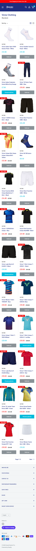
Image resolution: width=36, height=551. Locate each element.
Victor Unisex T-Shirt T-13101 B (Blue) (8, 336)
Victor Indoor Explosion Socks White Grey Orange (9, 83)
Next (31, 459)
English (4, 515)
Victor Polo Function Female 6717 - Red (7, 443)
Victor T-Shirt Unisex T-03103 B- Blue (26, 301)
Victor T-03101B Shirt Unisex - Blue (8, 229)
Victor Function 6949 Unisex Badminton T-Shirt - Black (8, 193)
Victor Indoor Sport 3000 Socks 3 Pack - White (9, 47)
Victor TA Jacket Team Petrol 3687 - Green (8, 407)
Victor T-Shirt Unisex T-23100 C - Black (26, 265)
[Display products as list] (33, 23)
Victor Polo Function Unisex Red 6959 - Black (26, 229)
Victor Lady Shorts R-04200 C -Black (8, 265)
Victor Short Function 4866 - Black (26, 119)
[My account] (29, 7)
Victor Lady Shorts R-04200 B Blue (8, 372)
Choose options (9, 92)
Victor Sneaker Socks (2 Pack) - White (26, 47)
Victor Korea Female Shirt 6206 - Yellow (25, 407)
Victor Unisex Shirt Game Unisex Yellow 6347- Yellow (9, 155)
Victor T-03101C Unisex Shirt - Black (8, 119)
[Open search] (26, 7)
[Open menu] (2, 7)
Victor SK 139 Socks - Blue (26, 154)
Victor (3, 44)
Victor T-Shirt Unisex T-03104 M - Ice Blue (26, 336)
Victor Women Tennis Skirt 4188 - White (26, 443)
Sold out (9, 57)
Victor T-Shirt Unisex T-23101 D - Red (26, 372)
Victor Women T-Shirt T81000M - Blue (8, 301)
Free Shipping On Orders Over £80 (18, 1)
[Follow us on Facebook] (3, 524)
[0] (33, 7)
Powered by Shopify (7, 547)
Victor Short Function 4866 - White (26, 192)
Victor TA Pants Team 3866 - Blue (26, 83)
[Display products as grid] (30, 23)
